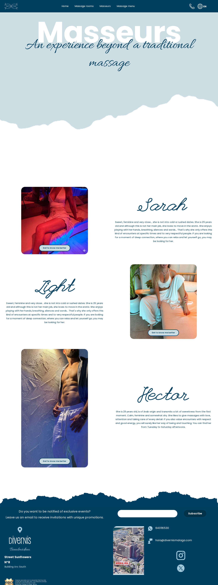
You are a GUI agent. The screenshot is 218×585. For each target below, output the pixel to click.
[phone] (192, 5)
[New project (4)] (27, 579)
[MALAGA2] (128, 529)
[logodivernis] (11, 5)
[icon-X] (180, 566)
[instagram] (180, 552)
